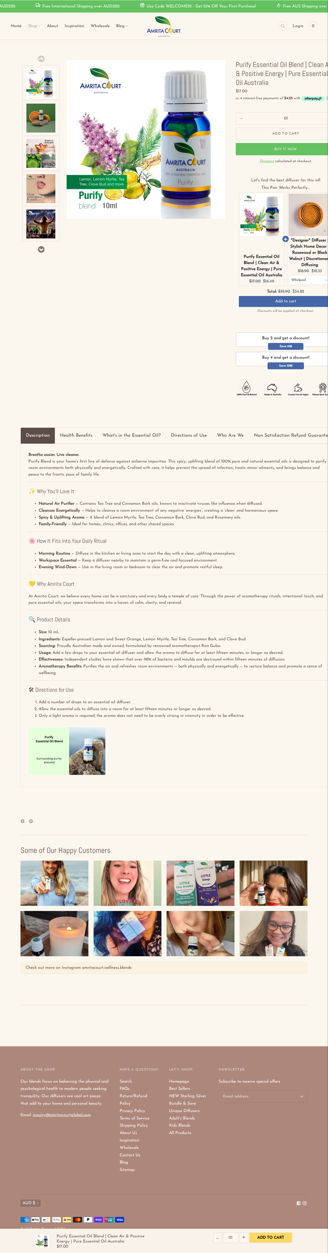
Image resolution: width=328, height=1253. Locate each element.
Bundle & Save (182, 1104)
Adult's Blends (182, 1118)
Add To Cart (270, 1238)
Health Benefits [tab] (76, 435)
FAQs (125, 1089)
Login (298, 26)
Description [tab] (38, 435)
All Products (180, 1133)
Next (41, 249)
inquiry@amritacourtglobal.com (62, 1115)
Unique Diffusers (184, 1111)
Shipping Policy (134, 1126)
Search (126, 1082)
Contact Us (130, 1155)
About (52, 26)
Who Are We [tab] (230, 435)
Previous (41, 59)
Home (16, 26)
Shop (32, 26)
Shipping (267, 161)
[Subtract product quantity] (244, 1238)
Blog (120, 26)
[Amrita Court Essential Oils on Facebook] (299, 1204)
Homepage (179, 1082)
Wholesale (100, 26)
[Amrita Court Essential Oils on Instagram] (304, 1204)
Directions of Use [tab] (189, 435)
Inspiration (74, 26)
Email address (235, 1091)
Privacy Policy (132, 1111)
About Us (128, 1133)
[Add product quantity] (241, 118)
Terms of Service (134, 1118)
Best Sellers (179, 1089)
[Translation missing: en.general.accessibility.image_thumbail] (41, 82)
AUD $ (29, 1203)
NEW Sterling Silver (187, 1096)
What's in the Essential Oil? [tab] (131, 435)
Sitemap (127, 1170)
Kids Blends (179, 1126)
